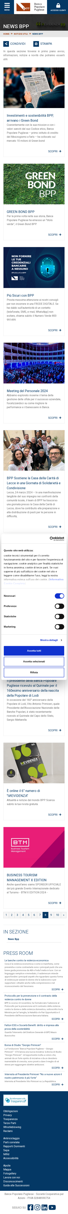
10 (57, 915)
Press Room (18, 953)
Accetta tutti (34, 650)
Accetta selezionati (34, 661)
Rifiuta (34, 672)
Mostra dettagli (49, 640)
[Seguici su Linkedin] (44, 1208)
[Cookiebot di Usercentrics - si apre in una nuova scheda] (49, 539)
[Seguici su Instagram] (37, 1208)
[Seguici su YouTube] (52, 1208)
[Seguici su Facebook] (30, 1208)
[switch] (59, 606)
